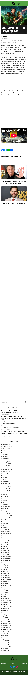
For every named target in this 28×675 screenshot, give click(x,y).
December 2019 (6, 533)
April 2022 (5, 479)
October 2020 (6, 514)
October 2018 (6, 560)
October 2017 (6, 583)
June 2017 (5, 591)
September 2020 (7, 515)
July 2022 (5, 473)
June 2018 (5, 567)
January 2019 (6, 554)
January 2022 (6, 485)
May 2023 (5, 454)
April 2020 (5, 525)
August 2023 (6, 448)
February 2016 (6, 619)
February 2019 (6, 552)
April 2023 (5, 456)
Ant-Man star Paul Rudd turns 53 (14, 203)
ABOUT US (3, 663)
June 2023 (5, 452)
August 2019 (5, 540)
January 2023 (6, 462)
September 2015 (7, 629)
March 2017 (5, 596)
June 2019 (5, 544)
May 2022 (5, 477)
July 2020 (5, 519)
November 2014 (6, 648)
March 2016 (5, 617)
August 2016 (5, 608)
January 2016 (6, 621)
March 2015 (5, 641)
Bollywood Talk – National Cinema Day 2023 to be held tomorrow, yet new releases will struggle (14, 433)
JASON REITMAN (16, 156)
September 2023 (7, 446)
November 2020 (6, 512)
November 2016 (6, 602)
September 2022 (7, 469)
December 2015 (6, 623)
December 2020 (6, 510)
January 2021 (6, 508)
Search (25, 403)
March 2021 (5, 504)
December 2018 (6, 556)
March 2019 (5, 550)
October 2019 (6, 537)
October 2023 (6, 444)
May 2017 (5, 592)
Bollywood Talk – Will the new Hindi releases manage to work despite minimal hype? (13, 418)
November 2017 (6, 581)
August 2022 (6, 471)
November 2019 (6, 535)
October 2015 (6, 627)
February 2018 (6, 575)
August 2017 (5, 587)
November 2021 (6, 489)
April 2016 (5, 616)
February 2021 (6, 506)
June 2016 (5, 612)
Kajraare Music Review (8, 423)
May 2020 (5, 523)
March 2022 (5, 481)
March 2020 (5, 527)
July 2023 (5, 450)
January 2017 (6, 598)
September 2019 (7, 539)
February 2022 (6, 483)
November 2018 (6, 558)
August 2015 (5, 631)
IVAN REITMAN (6, 156)
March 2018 (5, 573)
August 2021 (5, 494)
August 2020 (6, 517)
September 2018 (7, 562)
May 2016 (5, 614)
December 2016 (6, 600)
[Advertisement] (14, 82)
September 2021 (7, 492)
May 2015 (5, 637)
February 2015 (6, 642)
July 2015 (5, 633)
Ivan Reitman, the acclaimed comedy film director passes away (14, 182)
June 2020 (5, 521)
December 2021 (6, 487)
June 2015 (5, 635)
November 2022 (6, 465)
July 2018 (5, 566)
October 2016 (6, 604)
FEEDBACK (24, 663)
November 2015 (6, 625)
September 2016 (7, 606)
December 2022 (6, 464)
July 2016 (5, 610)
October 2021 (6, 490)
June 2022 (5, 475)
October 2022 (6, 467)
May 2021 (5, 500)
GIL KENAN (22, 154)
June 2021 (5, 498)
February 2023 (6, 460)
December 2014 (6, 646)
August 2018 (5, 564)
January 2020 (6, 531)
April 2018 (5, 571)
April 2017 (5, 594)
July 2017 (5, 589)
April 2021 (5, 502)
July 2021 (5, 496)
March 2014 (5, 650)
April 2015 (5, 639)
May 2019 (5, 546)
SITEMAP (14, 663)
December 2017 (6, 579)
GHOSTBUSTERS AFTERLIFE (9, 154)
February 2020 (6, 529)
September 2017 (7, 585)
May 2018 (5, 569)
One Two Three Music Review (10, 427)
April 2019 (5, 548)
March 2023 (5, 458)
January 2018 (6, 577)
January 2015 (6, 644)
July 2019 (5, 542)
